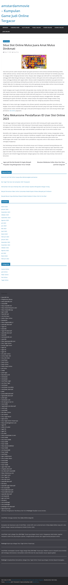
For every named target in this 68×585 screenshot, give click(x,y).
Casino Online (59, 27)
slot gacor (4, 500)
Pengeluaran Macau (6, 299)
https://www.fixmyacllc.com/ (9, 308)
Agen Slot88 (4, 312)
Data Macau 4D (5, 375)
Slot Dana (4, 483)
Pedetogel (29, 510)
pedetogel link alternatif (8, 506)
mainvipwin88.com (6, 337)
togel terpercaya (5, 508)
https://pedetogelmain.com (8, 423)
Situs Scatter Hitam (6, 458)
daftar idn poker (5, 427)
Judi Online (6, 31)
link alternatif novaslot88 (8, 471)
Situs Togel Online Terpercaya (9, 421)
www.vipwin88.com (6, 301)
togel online (4, 418)
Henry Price (16, 52)
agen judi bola (5, 498)
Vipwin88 (3, 329)
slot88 (3, 370)
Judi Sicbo (4, 368)
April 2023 (4, 231)
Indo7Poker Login (6, 381)
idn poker (4, 433)
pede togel (4, 372)
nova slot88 (4, 404)
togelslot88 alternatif (7, 395)
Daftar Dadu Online (6, 366)
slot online (12, 110)
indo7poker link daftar (7, 387)
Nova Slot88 (4, 437)
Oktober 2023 (5, 215)
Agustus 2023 (5, 220)
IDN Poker (21, 534)
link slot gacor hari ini (7, 402)
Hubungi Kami (15, 27)
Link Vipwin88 (5, 496)
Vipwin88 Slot (5, 297)
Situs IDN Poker (5, 358)
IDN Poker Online (6, 412)
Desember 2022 (5, 242)
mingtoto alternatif (6, 469)
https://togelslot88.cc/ (7, 322)
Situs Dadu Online (52, 525)
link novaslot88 (5, 487)
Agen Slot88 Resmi (6, 456)
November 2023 (5, 212)
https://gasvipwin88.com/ (8, 341)
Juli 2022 (3, 253)
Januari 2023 (4, 239)
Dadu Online (4, 362)
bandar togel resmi (6, 345)
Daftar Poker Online (6, 318)
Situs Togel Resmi (6, 416)
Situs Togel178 (5, 477)
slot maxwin (4, 414)
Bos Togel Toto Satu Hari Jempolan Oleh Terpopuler (15, 182)
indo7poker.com (5, 400)
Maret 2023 (4, 234)
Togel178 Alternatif (6, 331)
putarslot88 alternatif (7, 393)
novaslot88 (4, 303)
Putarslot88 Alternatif (7, 490)
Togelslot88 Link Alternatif (8, 406)
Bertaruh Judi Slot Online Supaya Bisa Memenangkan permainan (19, 177)
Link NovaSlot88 (5, 450)
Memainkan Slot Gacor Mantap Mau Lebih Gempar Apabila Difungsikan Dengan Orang (25, 186)
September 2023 (5, 217)
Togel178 (3, 326)
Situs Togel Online (6, 343)
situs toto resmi (5, 479)
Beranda (5, 27)
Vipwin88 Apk (5, 314)
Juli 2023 (3, 223)
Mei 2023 (3, 228)
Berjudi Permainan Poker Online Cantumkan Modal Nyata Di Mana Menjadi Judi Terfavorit (26, 191)
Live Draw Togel (5, 383)
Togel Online (36, 27)
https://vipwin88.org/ (7, 310)
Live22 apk (4, 408)
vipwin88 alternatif (6, 324)
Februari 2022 (5, 258)
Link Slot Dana (5, 316)
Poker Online (47, 27)
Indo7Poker (4, 360)
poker (2, 391)
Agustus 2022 (5, 250)
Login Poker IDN (5, 467)
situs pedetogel (5, 502)
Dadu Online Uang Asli (27, 518)
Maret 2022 (4, 256)
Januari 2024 (4, 209)
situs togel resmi (6, 475)
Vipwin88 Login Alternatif (8, 485)
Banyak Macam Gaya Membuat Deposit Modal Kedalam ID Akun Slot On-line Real (23, 196)
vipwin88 (3, 335)
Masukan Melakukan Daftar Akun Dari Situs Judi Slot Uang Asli (51, 163)
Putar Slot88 (4, 444)
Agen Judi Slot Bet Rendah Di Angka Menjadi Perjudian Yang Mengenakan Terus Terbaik (17, 163)
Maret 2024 (4, 206)
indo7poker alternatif (7, 389)
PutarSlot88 (4, 460)
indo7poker (4, 377)
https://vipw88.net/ (6, 305)
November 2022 (5, 245)
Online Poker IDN (6, 356)
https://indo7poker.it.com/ (8, 435)
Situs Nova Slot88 (6, 439)
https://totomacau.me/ (7, 473)
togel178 (3, 347)
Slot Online (26, 27)
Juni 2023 (3, 226)
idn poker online (5, 354)
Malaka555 (4, 320)
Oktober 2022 (5, 248)
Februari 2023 (5, 237)
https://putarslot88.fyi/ (7, 446)
